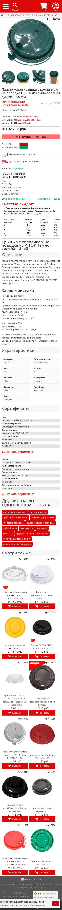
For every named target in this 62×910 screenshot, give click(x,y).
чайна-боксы (10, 528)
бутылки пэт (27, 528)
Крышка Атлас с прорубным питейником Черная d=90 (14, 808)
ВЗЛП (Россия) (16, 168)
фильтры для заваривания (16, 538)
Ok (55, 903)
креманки (42, 528)
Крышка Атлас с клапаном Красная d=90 (42, 756)
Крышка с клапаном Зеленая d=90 (42, 863)
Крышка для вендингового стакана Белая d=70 (42, 595)
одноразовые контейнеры (40, 522)
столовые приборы (13, 522)
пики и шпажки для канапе (17, 544)
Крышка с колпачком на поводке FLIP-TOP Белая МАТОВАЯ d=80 (15, 755)
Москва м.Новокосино (19, 896)
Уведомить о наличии (31, 136)
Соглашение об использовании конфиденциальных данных (39, 886)
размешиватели (38, 512)
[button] (56, 6)
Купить (16, 606)
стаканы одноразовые (14, 512)
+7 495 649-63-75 (19, 893)
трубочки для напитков (15, 517)
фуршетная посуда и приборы (32, 533)
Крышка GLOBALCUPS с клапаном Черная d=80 (42, 647)
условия (40, 905)
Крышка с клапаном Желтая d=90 (15, 647)
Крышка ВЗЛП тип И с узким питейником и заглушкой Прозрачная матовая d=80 (15, 700)
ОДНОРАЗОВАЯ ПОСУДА (26, 505)
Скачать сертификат (19, 452)
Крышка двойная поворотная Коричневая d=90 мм (42, 701)
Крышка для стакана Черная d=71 (42, 810)
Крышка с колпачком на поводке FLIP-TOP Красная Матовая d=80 (15, 861)
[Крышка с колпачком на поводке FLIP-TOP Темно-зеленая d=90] (8, 77)
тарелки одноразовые (42, 517)
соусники (8, 533)
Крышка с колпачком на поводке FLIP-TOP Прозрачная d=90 (15, 595)
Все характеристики (13, 198)
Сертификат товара (49, 198)
